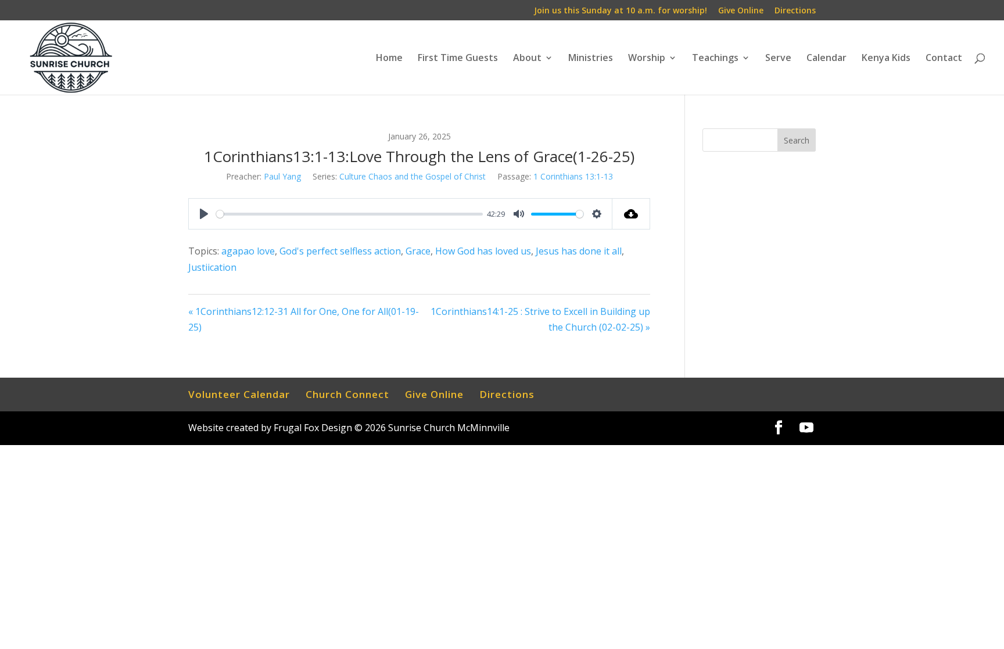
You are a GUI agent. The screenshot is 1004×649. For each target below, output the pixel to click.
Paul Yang (282, 176)
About (527, 58)
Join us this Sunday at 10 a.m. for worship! (620, 11)
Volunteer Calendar (239, 394)
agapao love (248, 251)
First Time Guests (458, 58)
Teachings (715, 58)
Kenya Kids (886, 58)
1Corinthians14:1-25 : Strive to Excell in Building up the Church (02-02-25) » (540, 319)
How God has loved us (483, 251)
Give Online (740, 11)
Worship (646, 58)
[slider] (349, 214)
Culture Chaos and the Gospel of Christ (412, 176)
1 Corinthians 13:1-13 (573, 176)
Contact (944, 58)
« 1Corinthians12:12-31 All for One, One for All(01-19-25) (303, 319)
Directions (795, 11)
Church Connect (347, 394)
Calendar (826, 58)
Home (389, 58)
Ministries (590, 58)
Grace (418, 251)
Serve (778, 58)
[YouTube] (806, 428)
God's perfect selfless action (340, 251)
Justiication (212, 267)
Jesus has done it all (579, 251)
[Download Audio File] (631, 214)
